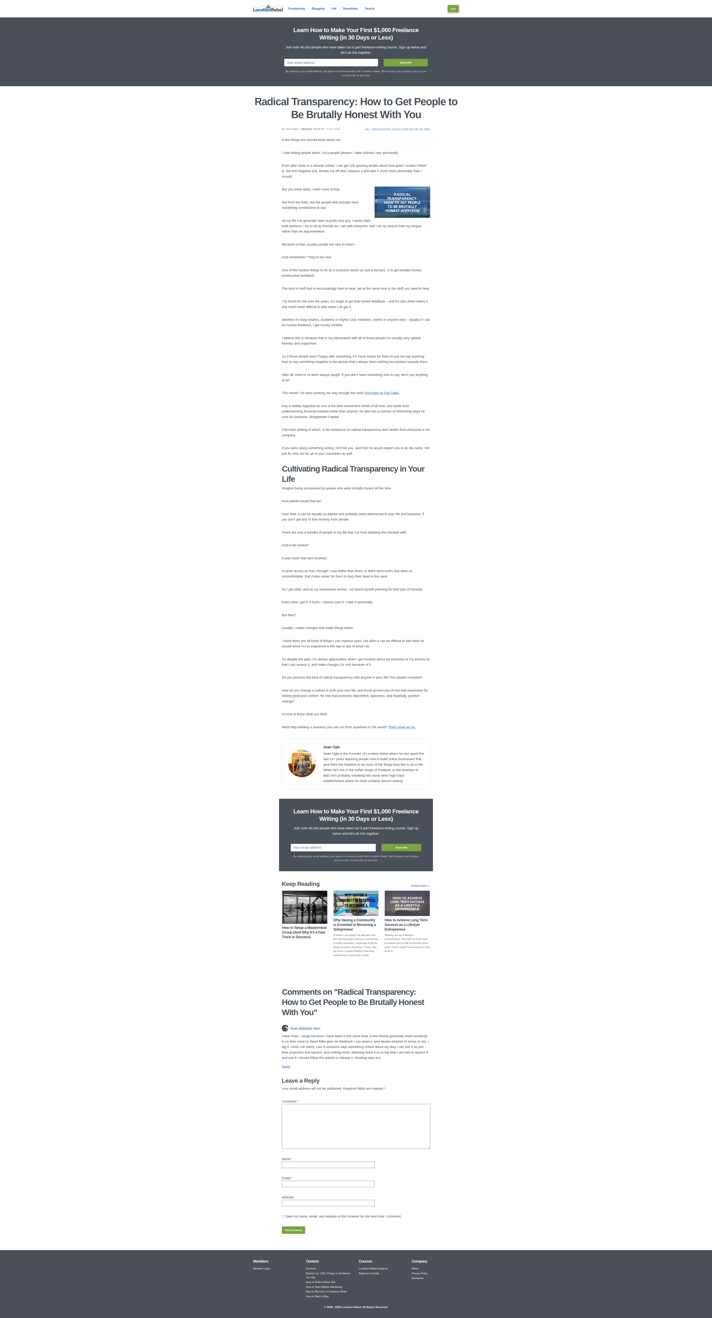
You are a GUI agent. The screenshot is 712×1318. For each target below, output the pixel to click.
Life (334, 8)
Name (287, 1159)
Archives (311, 1268)
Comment (290, 1101)
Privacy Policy (420, 1273)
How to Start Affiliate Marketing (324, 1286)
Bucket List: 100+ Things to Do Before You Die (328, 1275)
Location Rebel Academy (373, 1268)
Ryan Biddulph (301, 1028)
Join (453, 8)
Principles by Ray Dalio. (382, 393)
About (415, 1268)
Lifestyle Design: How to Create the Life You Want (401, 128)
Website (288, 1197)
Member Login (261, 1268)
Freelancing (296, 8)
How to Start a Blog (317, 1296)
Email (287, 1178)
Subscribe (405, 62)
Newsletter (350, 8)
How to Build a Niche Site (320, 1282)
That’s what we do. (402, 727)
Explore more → (420, 885)
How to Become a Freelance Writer (326, 1291)
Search (370, 8)
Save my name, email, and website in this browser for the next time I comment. (343, 1216)
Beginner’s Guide (369, 1273)
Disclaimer (418, 1278)
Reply (286, 1067)
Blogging (318, 8)
